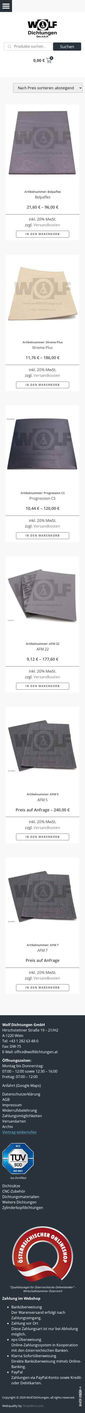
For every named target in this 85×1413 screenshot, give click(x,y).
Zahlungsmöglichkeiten (22, 1115)
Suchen (67, 46)
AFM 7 (42, 950)
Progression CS (42, 498)
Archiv (7, 1126)
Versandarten (14, 1121)
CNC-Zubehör (13, 1191)
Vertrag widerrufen (19, 1132)
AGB (6, 1099)
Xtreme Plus (42, 347)
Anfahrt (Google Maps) (21, 1085)
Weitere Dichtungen (19, 1202)
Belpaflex (42, 197)
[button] (6, 6)
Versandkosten (47, 224)
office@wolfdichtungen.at (36, 1051)
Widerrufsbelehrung (19, 1110)
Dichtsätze (11, 1185)
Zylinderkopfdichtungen (22, 1207)
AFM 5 (42, 799)
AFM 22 (42, 649)
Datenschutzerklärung (21, 1094)
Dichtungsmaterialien (20, 1196)
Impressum (12, 1104)
